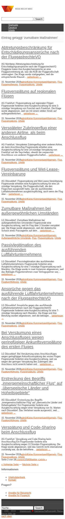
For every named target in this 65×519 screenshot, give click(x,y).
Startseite (13, 25)
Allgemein (51, 82)
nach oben (6, 516)
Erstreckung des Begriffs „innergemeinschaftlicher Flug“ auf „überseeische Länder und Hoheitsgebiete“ (31, 385)
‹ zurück (20, 459)
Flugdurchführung (10, 282)
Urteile (11, 30)
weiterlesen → (34, 77)
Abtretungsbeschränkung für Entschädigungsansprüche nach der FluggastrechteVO (30, 52)
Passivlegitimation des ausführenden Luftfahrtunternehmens (21, 250)
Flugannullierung (9, 84)
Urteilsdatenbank (16, 477)
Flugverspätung (26, 84)
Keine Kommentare (36, 82)
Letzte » (43, 459)
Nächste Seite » (30, 464)
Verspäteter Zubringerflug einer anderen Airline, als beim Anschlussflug (29, 133)
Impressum (25, 511)
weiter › (35, 459)
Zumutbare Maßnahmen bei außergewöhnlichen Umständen (29, 210)
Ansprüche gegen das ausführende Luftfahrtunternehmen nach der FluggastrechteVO (32, 293)
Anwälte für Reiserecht (19, 493)
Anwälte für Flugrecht (19, 495)
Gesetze (12, 27)
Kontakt (12, 480)
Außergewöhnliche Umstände (16, 238)
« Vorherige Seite (10, 464)
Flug (60, 82)
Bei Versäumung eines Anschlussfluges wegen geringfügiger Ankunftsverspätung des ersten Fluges (31, 339)
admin (24, 82)
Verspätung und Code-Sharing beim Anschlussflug (28, 429)
